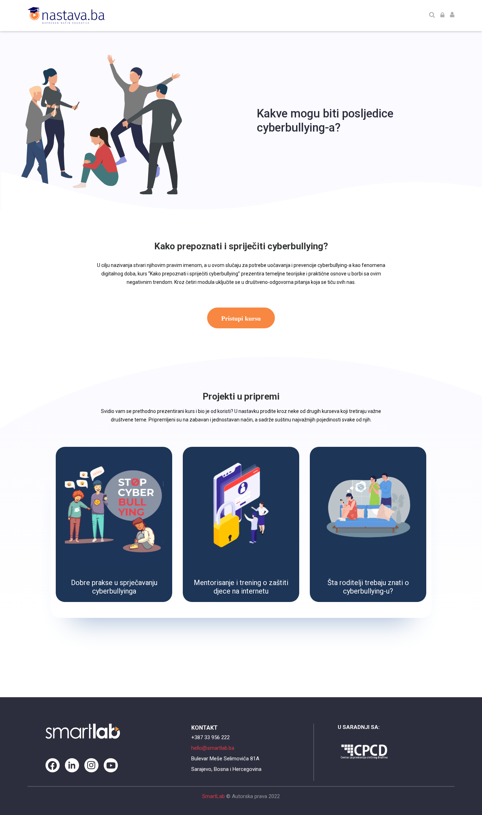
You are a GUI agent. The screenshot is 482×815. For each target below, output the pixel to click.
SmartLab (213, 796)
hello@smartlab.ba (212, 748)
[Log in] (442, 15)
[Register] (452, 15)
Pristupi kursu (241, 318)
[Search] (432, 15)
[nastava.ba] (66, 15)
